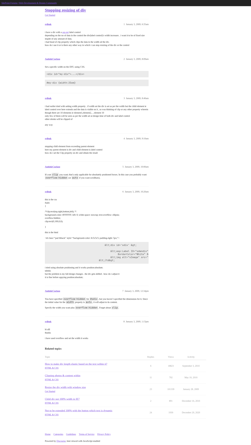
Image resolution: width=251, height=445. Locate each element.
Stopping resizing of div (65, 10)
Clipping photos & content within (62, 375)
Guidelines (71, 434)
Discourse (61, 441)
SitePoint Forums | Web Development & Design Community (29, 3)
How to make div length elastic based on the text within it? (76, 363)
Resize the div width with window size (65, 387)
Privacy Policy (104, 434)
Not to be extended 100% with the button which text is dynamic (78, 410)
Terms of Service (86, 434)
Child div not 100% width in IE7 (62, 399)
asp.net (65, 32)
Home (48, 434)
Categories (58, 434)
